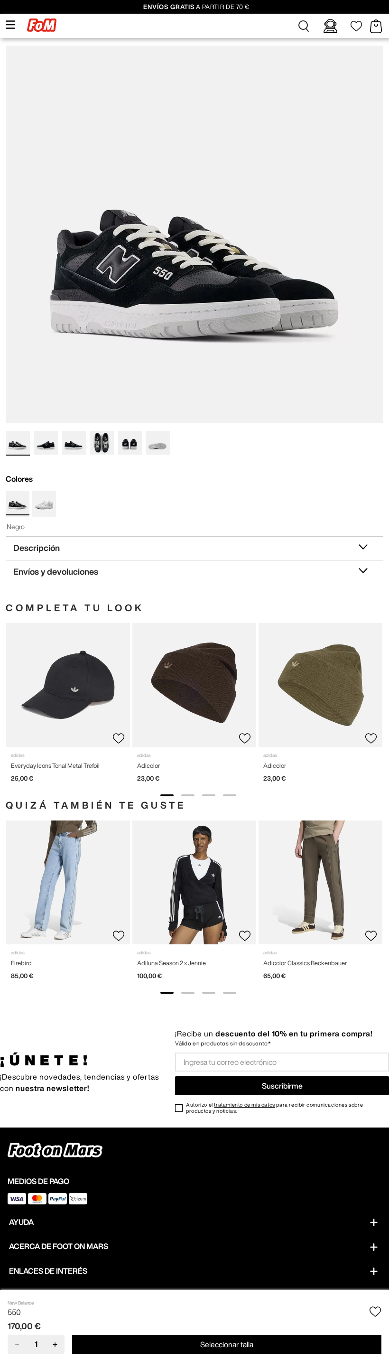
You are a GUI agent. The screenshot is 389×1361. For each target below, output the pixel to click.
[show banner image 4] (229, 795)
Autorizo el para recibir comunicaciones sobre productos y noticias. (274, 1107)
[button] (303, 26)
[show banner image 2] (187, 795)
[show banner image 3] (208, 795)
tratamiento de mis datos (244, 1104)
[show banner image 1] (166, 795)
